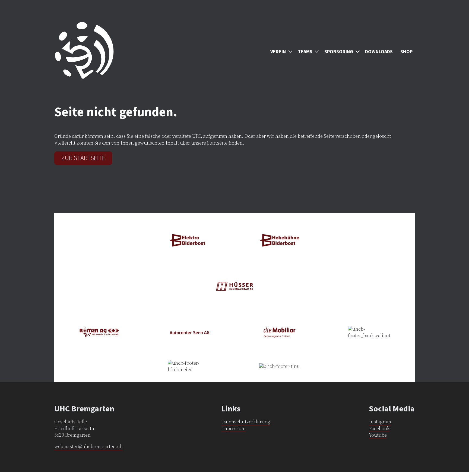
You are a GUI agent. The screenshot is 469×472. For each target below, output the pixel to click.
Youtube (378, 435)
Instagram (380, 422)
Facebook (379, 429)
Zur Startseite (83, 158)
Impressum (233, 429)
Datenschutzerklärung (245, 422)
